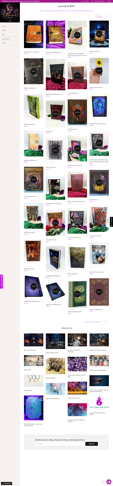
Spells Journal (49, 131)
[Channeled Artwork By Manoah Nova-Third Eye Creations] (33, 407)
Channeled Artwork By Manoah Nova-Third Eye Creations (33, 425)
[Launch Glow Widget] (108, 481)
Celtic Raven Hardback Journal (53, 304)
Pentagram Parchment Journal (75, 165)
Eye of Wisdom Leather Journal (53, 52)
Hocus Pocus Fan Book (95, 236)
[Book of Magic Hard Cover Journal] (77, 184)
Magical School (5, 39)
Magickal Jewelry (28, 390)
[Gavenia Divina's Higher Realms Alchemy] (99, 403)
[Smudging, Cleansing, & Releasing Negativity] (77, 409)
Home (3, 26)
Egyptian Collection (50, 378)
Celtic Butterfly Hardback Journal (32, 301)
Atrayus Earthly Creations (74, 398)
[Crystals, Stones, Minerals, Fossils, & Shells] (77, 364)
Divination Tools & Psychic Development (74, 351)
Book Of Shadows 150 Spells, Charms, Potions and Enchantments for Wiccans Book (99, 161)
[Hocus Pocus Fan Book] (99, 219)
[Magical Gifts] (33, 360)
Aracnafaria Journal (72, 129)
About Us (4, 30)
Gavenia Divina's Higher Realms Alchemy (97, 413)
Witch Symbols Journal (29, 232)
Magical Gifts (27, 370)
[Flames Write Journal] (33, 252)
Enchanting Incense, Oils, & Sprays (98, 350)
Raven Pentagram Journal (30, 196)
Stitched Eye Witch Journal (30, 160)
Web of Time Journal (73, 274)
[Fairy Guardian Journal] (33, 107)
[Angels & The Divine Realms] (55, 389)
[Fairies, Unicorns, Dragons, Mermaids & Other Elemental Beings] (99, 380)
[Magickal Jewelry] (33, 381)
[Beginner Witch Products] (55, 341)
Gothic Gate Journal (50, 167)
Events (3, 43)
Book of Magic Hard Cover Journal (76, 201)
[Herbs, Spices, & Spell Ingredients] (99, 360)
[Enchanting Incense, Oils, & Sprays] (99, 339)
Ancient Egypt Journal (73, 93)
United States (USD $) (99, 1)
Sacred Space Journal (51, 240)
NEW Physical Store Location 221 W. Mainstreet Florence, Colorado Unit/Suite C (21, 1)
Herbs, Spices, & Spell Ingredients (98, 370)
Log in (83, 1)
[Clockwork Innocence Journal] (99, 255)
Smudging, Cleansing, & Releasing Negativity (76, 420)
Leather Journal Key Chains (96, 87)
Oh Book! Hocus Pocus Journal (31, 52)
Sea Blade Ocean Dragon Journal (98, 124)
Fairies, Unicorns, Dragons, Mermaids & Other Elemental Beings (99, 390)
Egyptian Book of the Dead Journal (54, 94)
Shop (3, 34)
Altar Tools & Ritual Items (30, 350)
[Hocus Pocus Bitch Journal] (77, 221)
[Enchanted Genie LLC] (10, 12)
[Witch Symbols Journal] (33, 216)
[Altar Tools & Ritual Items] (33, 339)
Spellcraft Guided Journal (30, 88)
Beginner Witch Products (52, 353)
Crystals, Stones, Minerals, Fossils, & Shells (77, 376)
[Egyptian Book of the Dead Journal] (55, 74)
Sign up (91, 444)
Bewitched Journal (94, 199)
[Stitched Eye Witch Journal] (33, 143)
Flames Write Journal (29, 269)
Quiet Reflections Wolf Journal (53, 276)
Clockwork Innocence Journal (97, 272)
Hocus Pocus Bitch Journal (74, 237)
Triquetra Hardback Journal (96, 309)
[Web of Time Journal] (77, 257)
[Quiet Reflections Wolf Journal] (55, 259)
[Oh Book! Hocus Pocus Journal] (33, 34)
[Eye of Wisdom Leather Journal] (55, 34)
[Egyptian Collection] (55, 366)
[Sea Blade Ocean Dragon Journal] (99, 107)
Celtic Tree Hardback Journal (75, 311)
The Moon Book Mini (95, 51)
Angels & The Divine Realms (53, 398)
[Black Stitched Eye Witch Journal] (55, 187)
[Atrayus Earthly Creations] (77, 388)
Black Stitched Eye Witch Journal (54, 203)
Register (87, 1)
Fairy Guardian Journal (29, 124)
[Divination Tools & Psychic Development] (77, 339)
